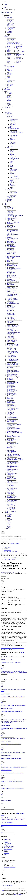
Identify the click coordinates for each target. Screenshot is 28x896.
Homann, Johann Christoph (13, 332)
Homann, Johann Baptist (12, 330)
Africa (5, 78)
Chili (2, 803)
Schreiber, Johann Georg (12, 461)
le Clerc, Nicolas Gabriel (12, 359)
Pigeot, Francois (10, 415)
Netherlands (18, 49)
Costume (9, 100)
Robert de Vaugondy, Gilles (13, 436)
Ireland (8, 61)
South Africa (10, 84)
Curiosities (9, 30)
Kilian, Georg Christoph (12, 352)
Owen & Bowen (10, 412)
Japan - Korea (10, 73)
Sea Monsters (10, 28)
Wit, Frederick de (11, 507)
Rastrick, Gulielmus (11, 429)
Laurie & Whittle (11, 358)
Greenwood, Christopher (12, 324)
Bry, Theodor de (10, 260)
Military (8, 96)
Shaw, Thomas (10, 467)
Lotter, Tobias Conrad (12, 370)
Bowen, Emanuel (11, 250)
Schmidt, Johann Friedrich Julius (14, 458)
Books (8, 34)
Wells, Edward (10, 504)
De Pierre (9, 291)
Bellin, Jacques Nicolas (12, 230)
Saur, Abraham (10, 450)
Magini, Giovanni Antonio (13, 371)
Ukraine (8, 63)
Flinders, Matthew (11, 311)
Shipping (6, 851)
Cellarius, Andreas (11, 272)
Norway (17, 50)
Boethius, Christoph (11, 242)
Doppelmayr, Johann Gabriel (13, 296)
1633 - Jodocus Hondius (6, 741)
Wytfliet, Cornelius (11, 508)
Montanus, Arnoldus (11, 394)
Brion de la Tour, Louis (12, 257)
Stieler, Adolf (10, 474)
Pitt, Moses (9, 416)
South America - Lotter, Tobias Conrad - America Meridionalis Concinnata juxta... (12, 648)
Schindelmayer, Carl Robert (13, 455)
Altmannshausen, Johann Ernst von (15, 215)
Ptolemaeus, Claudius (12, 423)
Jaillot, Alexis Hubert (12, 339)
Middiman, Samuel (11, 393)
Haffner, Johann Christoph (13, 325)
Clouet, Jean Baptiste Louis (13, 277)
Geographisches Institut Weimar (14, 320)
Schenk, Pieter (10, 453)
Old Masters (9, 93)
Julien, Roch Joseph (11, 348)
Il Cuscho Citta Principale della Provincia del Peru (11, 711)
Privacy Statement (8, 849)
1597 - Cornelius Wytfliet (6, 755)
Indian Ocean (10, 21)
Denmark (9, 54)
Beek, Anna (9, 227)
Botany (8, 99)
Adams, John (10, 208)
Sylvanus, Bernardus (11, 480)
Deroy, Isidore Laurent (12, 294)
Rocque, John (10, 440)
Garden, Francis (10, 318)
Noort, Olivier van (11, 406)
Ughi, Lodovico (10, 489)
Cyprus (8, 51)
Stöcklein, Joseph (11, 477)
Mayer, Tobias (10, 379)
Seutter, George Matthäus (13, 466)
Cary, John (9, 271)
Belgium (9, 49)
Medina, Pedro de (11, 381)
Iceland (8, 59)
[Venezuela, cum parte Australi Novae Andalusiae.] (13, 738)
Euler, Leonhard (10, 307)
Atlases (5, 203)
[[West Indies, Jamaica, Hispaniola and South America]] (14, 767)
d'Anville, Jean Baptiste (12, 286)
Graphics (6, 512)
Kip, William (10, 353)
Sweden (17, 59)
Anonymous (9, 219)
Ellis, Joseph (9, 305)
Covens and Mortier (11, 283)
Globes (8, 35)
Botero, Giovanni (11, 249)
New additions (7, 839)
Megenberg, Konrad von (12, 382)
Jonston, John (10, 347)
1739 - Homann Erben (5, 725)
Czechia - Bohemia (11, 53)
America (6, 36)
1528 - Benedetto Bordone (6, 770)
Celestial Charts (10, 19)
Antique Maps (7, 112)
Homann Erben (10, 329)
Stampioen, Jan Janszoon (12, 473)
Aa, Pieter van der (11, 207)
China (8, 69)
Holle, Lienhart (10, 328)
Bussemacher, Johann (12, 265)
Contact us (6, 840)
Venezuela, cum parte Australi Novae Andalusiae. (11, 744)
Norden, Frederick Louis (12, 408)
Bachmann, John (10, 221)
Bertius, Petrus (10, 233)
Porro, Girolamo (10, 421)
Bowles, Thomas (11, 253)
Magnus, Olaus (10, 372)
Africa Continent (10, 80)
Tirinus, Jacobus (10, 485)
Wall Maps (9, 31)
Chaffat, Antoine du (11, 275)
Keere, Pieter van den (12, 349)
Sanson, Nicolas (10, 448)
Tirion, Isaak (9, 486)
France (8, 57)
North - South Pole (11, 27)
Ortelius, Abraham (11, 409)
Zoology (9, 104)
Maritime (9, 95)
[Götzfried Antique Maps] (7, 12)
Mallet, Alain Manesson (12, 374)
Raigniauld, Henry (11, 427)
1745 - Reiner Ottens (5, 693)
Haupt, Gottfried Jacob (12, 326)
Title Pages (9, 92)
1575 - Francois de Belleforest (7, 708)
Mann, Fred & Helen (11, 375)
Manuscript (9, 32)
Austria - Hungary (20, 51)
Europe (17, 43)
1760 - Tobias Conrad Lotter (7, 822)
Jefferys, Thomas (11, 341)
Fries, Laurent (10, 317)
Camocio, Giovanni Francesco (14, 268)
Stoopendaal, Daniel (11, 478)
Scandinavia (18, 57)
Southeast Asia (10, 68)
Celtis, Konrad (10, 273)
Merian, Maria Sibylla (12, 390)
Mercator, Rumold (11, 389)
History (8, 101)
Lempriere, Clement (11, 362)
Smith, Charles (10, 470)
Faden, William (10, 309)
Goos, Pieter (9, 322)
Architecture (9, 105)
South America (10, 40)
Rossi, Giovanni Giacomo (13, 443)
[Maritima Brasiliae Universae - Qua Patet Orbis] (12, 656)
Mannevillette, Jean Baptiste (13, 377)
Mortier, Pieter (10, 398)
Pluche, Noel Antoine (12, 417)
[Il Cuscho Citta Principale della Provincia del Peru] (13, 705)
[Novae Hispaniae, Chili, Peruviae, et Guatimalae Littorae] (14, 691)
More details (3, 576)
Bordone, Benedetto (11, 246)
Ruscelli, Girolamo (11, 446)
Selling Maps (7, 845)
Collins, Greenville (11, 280)
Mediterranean (10, 25)
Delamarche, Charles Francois (14, 292)
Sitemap (5, 854)
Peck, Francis (10, 413)
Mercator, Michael (11, 387)
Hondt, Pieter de (10, 334)
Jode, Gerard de (10, 343)
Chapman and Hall (11, 276)
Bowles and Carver (11, 252)
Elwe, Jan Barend (11, 306)
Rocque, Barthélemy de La (13, 439)
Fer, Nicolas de (10, 310)
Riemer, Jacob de (11, 435)
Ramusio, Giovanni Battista (13, 428)
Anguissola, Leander (11, 218)
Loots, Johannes (10, 368)
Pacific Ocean (10, 24)
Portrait (8, 103)
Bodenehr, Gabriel (11, 240)
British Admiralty (11, 258)
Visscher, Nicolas (11, 497)
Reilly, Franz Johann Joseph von (14, 432)
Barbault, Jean (10, 223)
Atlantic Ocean (10, 23)
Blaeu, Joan (9, 237)
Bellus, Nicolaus (10, 231)
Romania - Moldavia (20, 54)
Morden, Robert (10, 396)
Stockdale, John (10, 476)
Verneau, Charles (11, 495)
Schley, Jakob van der (12, 457)
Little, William (10, 367)
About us (6, 842)
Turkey (17, 62)
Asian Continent (10, 66)
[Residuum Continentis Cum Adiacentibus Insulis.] (13, 752)
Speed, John (9, 471)
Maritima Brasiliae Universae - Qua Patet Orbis (11, 662)
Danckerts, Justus (11, 287)
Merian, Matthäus (11, 391)
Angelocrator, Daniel (11, 216)
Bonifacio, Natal (10, 244)
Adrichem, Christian (11, 210)
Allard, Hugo (10, 214)
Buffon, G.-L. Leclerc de (12, 263)
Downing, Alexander (12, 298)
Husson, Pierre (10, 337)
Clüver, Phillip (10, 279)
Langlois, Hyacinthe (11, 356)
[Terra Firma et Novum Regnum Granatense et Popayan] (14, 782)
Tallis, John (9, 481)
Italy (8, 62)
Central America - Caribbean (13, 42)
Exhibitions (6, 853)
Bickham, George (11, 235)
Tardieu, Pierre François (12, 482)
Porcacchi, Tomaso (11, 420)
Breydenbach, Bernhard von (13, 256)
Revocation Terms (8, 847)
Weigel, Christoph (11, 501)
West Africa (9, 85)
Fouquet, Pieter (10, 313)
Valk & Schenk (10, 492)
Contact (5, 7)
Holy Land (9, 70)
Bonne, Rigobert (10, 245)
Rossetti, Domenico (11, 442)
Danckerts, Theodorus (12, 288)
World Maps (9, 17)
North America (10, 39)
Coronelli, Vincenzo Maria (13, 282)
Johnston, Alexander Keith (13, 344)
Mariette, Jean (10, 378)
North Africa (10, 82)
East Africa (9, 81)
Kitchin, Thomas (10, 355)
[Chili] (2, 797)
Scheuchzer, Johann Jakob (13, 454)
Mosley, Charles (10, 400)
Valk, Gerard (10, 493)
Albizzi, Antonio (10, 211)
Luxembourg (19, 46)
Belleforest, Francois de (12, 229)
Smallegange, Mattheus (12, 469)
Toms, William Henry (12, 488)
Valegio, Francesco (11, 490)
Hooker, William (10, 336)
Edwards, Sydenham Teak (13, 303)
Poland (17, 53)
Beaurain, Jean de (11, 226)
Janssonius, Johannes (12, 340)
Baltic (8, 47)
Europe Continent (11, 43)
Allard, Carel (10, 212)
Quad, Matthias (10, 425)
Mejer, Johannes (10, 385)
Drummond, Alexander (12, 299)
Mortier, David (10, 397)
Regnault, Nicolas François (13, 431)
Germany (9, 44)
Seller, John (9, 465)
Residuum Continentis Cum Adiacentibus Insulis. (11, 758)
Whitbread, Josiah (11, 505)
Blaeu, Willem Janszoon (12, 238)
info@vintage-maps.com (9, 867)
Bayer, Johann (10, 225)
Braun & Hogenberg (11, 254)
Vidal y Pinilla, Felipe (12, 496)
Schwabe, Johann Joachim (13, 462)
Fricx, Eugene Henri (11, 315)
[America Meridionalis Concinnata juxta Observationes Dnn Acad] (15, 559)
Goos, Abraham (10, 321)
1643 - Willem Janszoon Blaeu (7, 677)
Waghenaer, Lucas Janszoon (13, 499)
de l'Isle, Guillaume (11, 290)
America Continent (11, 38)
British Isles (9, 50)
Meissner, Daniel (10, 383)
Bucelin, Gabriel (10, 261)
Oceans (8, 189)
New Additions (7, 528)
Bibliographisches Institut (13, 234)
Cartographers (7, 206)
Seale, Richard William (12, 463)
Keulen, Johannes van (12, 351)
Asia (5, 65)
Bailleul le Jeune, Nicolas (13, 222)
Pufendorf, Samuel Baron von (14, 424)
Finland (8, 55)
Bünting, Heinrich (11, 264)
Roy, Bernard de (10, 444)
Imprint (5, 850)
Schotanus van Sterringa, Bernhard (15, 459)
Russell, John (10, 447)
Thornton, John (10, 484)
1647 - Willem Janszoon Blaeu (7, 659)
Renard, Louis (10, 434)
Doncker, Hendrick (11, 295)
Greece (8, 58)
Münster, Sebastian (11, 402)
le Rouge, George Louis (12, 360)
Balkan (8, 46)
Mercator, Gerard (11, 386)
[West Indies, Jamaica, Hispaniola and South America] (12, 772)
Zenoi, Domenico (11, 509)
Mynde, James (10, 404)
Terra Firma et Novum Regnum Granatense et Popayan (12, 788)
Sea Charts (9, 20)
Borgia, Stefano (10, 248)
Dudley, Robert (10, 301)
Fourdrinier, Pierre (11, 314)
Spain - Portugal (19, 58)
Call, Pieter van (10, 267)
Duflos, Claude (10, 302)
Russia (17, 55)
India (8, 72)
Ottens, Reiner (10, 410)
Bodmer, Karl (10, 241)
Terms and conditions (9, 846)
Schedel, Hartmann (11, 451)
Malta (17, 47)
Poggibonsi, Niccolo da (12, 419)
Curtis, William (10, 284)
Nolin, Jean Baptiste (11, 405)
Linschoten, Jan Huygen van (13, 366)
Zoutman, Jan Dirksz (11, 511)
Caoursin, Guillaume (11, 269)
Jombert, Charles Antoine (13, 345)
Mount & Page (10, 401)
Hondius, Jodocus (11, 333)
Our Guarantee (7, 843)
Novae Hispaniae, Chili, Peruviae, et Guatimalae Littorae (13, 696)
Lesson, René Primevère (12, 364)
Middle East (9, 74)
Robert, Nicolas (10, 438)
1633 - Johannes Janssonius (6, 785)
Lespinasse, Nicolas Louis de (13, 363)
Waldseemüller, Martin (12, 500)
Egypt (8, 87)
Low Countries (19, 44)
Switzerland (18, 61)
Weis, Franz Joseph (11, 503)
